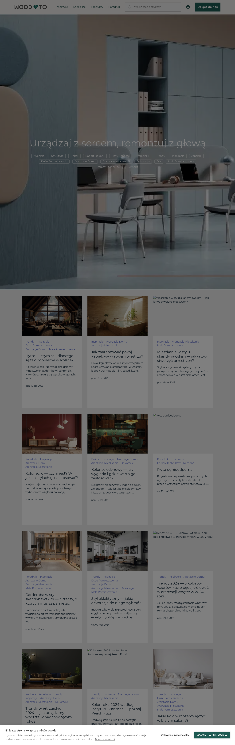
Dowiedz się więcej (105, 739)
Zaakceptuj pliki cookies (212, 735)
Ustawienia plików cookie (175, 735)
